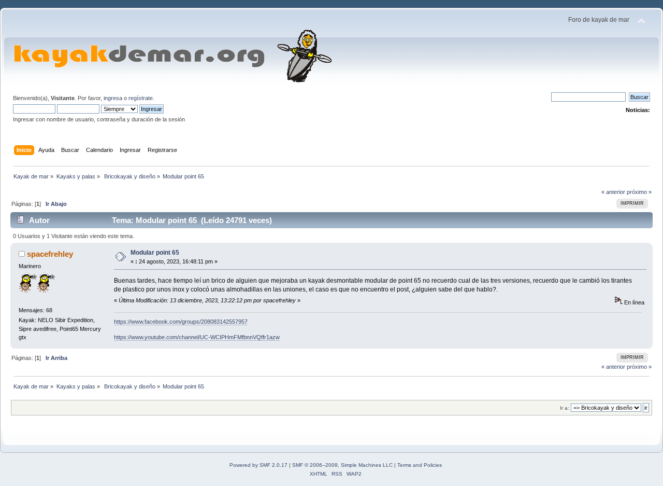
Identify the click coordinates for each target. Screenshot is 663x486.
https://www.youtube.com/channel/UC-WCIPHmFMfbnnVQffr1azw (197, 337)
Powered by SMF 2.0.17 (258, 465)
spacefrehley (50, 253)
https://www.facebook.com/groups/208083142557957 (181, 321)
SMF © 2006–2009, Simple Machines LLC (342, 465)
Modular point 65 (155, 252)
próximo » (639, 192)
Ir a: (564, 408)
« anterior (613, 192)
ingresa (113, 98)
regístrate (140, 98)
